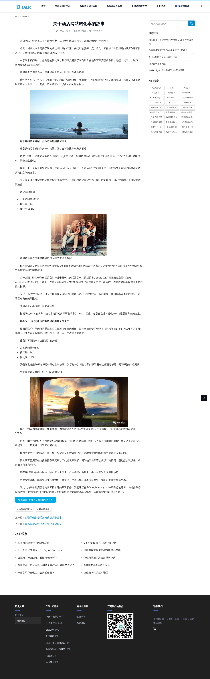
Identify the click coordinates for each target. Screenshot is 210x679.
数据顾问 (81, 616)
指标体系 (172, 107)
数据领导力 (187, 117)
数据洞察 (171, 117)
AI (172, 88)
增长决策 (156, 107)
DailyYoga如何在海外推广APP (100, 542)
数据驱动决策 (172, 122)
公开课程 (50, 636)
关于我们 (160, 6)
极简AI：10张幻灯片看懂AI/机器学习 (38, 557)
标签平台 (156, 127)
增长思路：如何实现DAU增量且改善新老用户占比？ (46, 565)
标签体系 (187, 122)
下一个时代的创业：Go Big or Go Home (40, 550)
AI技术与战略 (52, 616)
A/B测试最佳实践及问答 (97, 565)
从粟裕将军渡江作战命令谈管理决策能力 (168, 50)
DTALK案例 (156, 97)
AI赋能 (172, 92)
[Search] (191, 23)
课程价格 (187, 132)
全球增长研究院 (139, 6)
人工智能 (156, 102)
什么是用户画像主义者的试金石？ (36, 572)
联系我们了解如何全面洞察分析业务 (35, 499)
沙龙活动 (50, 662)
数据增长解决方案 (88, 6)
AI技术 (156, 92)
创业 (172, 102)
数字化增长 (156, 112)
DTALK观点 (65, 31)
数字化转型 (187, 112)
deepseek (187, 92)
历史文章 (19, 615)
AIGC (187, 88)
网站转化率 (44, 509)
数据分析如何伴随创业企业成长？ (43, 523)
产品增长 (187, 97)
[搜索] (200, 6)
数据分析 (156, 117)
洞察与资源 (183, 6)
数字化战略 (172, 112)
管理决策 (156, 132)
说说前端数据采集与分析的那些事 (43, 517)
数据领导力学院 (114, 6)
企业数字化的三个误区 (96, 572)
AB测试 (156, 88)
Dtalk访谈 (172, 97)
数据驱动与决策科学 (55, 649)
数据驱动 (156, 122)
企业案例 (50, 629)
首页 (43, 6)
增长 (187, 102)
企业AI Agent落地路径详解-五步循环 (166, 70)
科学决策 (187, 127)
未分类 (49, 655)
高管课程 (81, 623)
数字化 (187, 107)
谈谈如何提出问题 (157, 63)
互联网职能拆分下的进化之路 (34, 542)
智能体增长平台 (62, 6)
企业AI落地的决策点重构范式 (99, 557)
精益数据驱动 (25, 509)
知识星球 (172, 127)
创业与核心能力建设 (55, 642)
